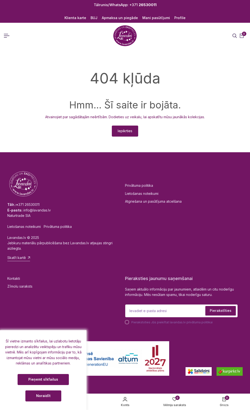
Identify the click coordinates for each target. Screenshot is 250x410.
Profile (180, 18)
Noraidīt (43, 396)
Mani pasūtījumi (156, 18)
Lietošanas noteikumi (141, 193)
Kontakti (13, 278)
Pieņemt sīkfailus (43, 379)
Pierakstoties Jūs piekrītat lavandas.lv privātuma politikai (172, 322)
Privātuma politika (139, 185)
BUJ (94, 18)
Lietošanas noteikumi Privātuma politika (39, 226)
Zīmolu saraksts (19, 286)
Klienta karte (75, 18)
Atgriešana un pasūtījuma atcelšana (153, 201)
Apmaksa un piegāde (120, 18)
